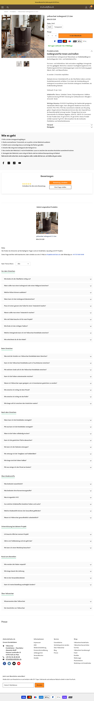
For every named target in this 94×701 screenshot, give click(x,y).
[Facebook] (3, 163)
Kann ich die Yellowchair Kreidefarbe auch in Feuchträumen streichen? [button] (27, 363)
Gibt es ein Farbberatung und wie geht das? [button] (18, 541)
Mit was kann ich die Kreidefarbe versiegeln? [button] (18, 427)
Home (6, 11)
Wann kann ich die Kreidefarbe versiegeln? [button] (18, 420)
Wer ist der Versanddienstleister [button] (14, 578)
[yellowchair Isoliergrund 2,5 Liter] (47, 223)
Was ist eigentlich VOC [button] (11, 497)
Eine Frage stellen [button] (60, 187)
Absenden (39, 685)
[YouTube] (20, 163)
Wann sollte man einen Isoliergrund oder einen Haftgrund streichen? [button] (26, 285)
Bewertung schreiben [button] (60, 182)
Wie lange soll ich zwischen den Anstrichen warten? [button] (21, 403)
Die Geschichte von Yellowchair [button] (14, 608)
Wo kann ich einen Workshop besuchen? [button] (17, 548)
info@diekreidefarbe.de (53, 254)
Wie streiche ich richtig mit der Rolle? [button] (16, 396)
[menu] (2, 7)
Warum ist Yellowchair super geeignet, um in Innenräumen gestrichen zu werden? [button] (30, 383)
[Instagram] (9, 163)
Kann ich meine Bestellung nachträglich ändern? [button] (19, 584)
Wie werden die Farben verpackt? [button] (15, 564)
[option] (22, 36)
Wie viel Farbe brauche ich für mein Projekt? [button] (18, 319)
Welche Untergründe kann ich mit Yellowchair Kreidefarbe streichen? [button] (26, 333)
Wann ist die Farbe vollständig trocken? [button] (17, 433)
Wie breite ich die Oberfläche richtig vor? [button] (17, 279)
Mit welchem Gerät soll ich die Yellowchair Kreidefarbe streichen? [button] (25, 370)
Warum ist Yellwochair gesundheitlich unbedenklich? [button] (21, 517)
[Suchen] (8, 7)
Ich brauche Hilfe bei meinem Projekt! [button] (16, 534)
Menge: (49, 32)
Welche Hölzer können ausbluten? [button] (15, 292)
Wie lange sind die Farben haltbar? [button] (15, 460)
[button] (23, 264)
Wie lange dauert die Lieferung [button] (14, 571)
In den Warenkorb (75, 36)
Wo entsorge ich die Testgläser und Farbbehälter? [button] (20, 454)
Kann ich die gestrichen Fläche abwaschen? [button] (18, 440)
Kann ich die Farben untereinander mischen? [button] (18, 376)
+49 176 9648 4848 (78, 254)
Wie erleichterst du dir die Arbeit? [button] (15, 339)
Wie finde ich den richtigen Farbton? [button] (16, 326)
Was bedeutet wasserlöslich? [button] (13, 484)
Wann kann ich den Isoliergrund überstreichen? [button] (19, 299)
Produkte (13, 11)
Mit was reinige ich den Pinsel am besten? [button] (17, 467)
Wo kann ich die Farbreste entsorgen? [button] (16, 447)
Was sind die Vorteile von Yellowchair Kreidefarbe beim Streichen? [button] (25, 356)
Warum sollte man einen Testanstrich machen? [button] (19, 312)
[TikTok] (14, 163)
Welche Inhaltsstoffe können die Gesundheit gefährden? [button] (22, 511)
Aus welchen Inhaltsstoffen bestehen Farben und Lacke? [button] (22, 504)
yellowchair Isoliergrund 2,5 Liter (46, 236)
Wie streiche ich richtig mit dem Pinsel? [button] (17, 390)
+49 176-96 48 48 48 (13, 657)
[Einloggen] (86, 7)
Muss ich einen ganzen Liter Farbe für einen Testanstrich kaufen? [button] (25, 306)
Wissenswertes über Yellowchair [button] (14, 601)
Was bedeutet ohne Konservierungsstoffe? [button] (18, 490)
